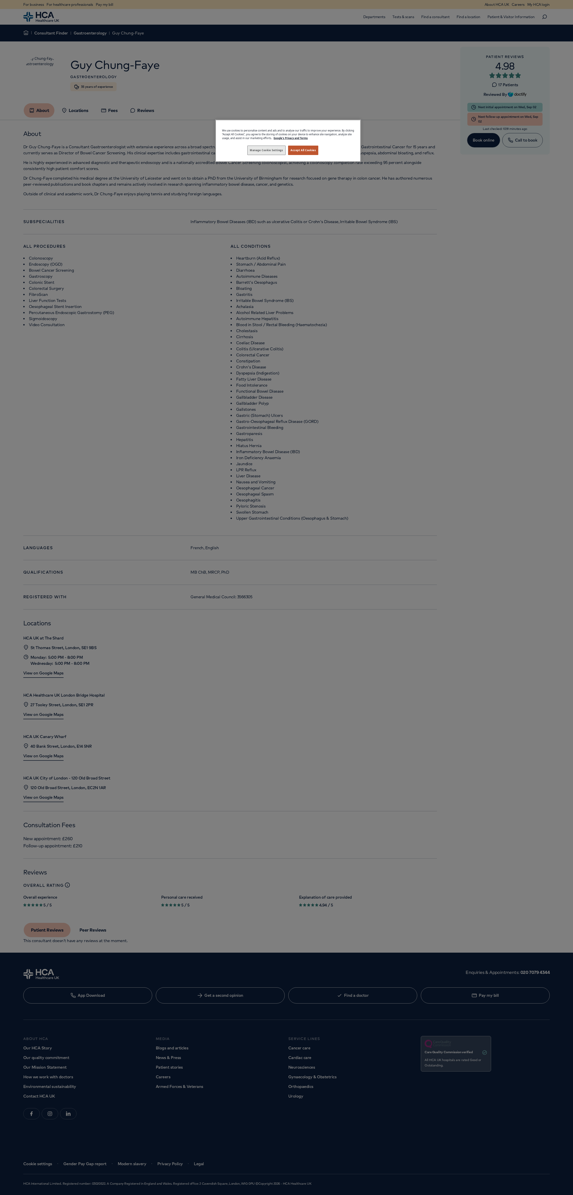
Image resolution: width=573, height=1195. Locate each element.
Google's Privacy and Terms (291, 138)
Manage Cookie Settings (266, 150)
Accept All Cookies (303, 150)
